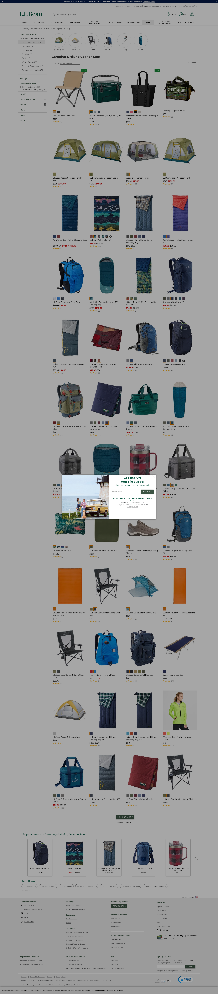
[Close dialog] (153, 476)
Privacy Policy (132, 507)
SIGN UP (147, 492)
